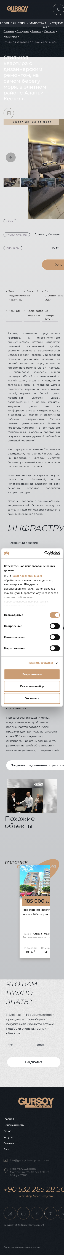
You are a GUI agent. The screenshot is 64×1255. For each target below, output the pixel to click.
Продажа (23, 31)
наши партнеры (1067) (27, 575)
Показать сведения (40, 662)
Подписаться (33, 1062)
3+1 (46, 952)
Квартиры (10, 36)
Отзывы (9, 1143)
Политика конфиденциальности (22, 1247)
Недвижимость (29, 23)
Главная (7, 23)
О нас (7, 1131)
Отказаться (32, 698)
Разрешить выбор (32, 686)
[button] (11, 157)
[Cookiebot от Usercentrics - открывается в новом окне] (45, 553)
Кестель (49, 31)
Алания (36, 31)
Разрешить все (32, 674)
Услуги (55, 23)
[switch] (55, 626)
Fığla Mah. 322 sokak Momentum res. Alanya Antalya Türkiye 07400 (29, 1172)
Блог (7, 1149)
